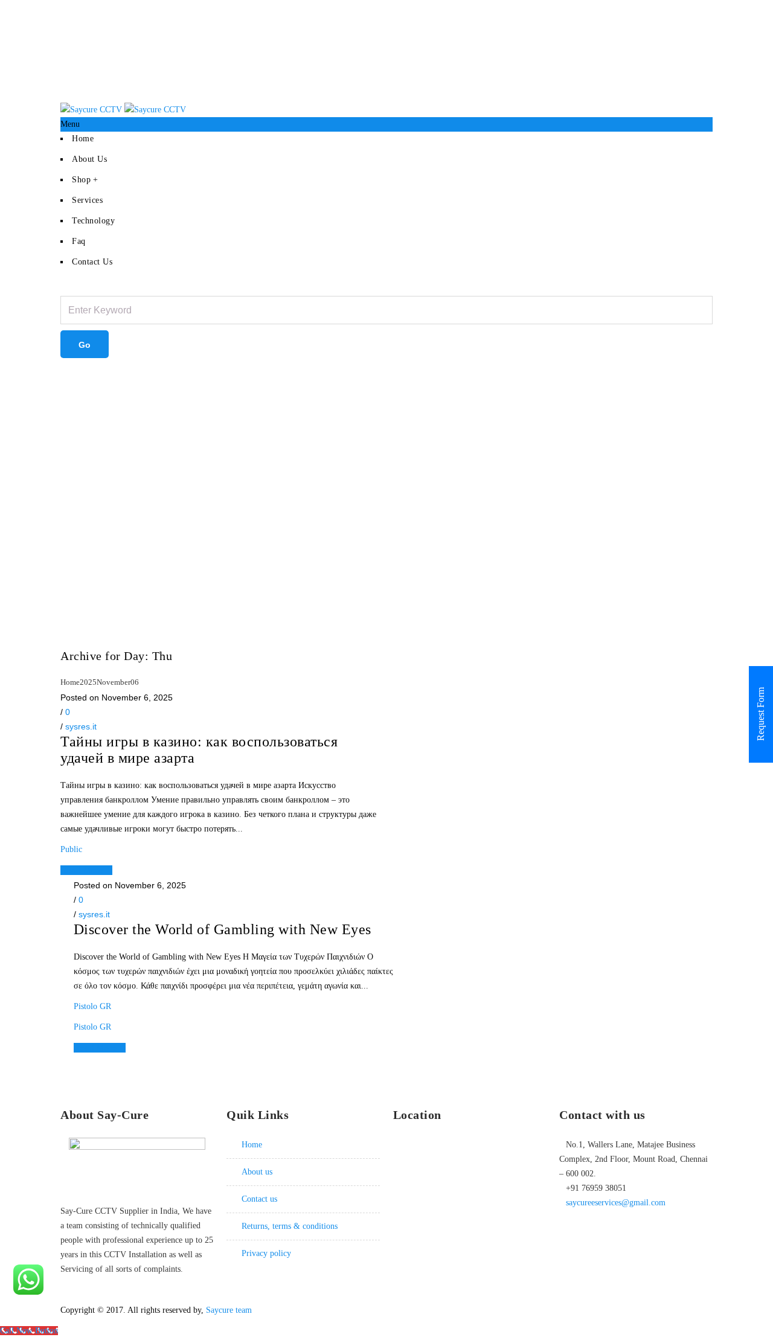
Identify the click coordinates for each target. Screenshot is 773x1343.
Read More (83, 870)
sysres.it (81, 726)
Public (71, 849)
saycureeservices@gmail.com (616, 1202)
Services (87, 200)
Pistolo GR (92, 1006)
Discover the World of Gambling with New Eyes (222, 929)
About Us (89, 159)
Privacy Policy (266, 1253)
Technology (93, 220)
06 (134, 682)
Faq (79, 241)
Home (83, 138)
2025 (88, 682)
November (113, 682)
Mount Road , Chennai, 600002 (659, 6)
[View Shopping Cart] (112, 345)
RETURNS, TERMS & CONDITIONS (290, 1226)
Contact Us (92, 261)
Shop (81, 179)
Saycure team (229, 1310)
